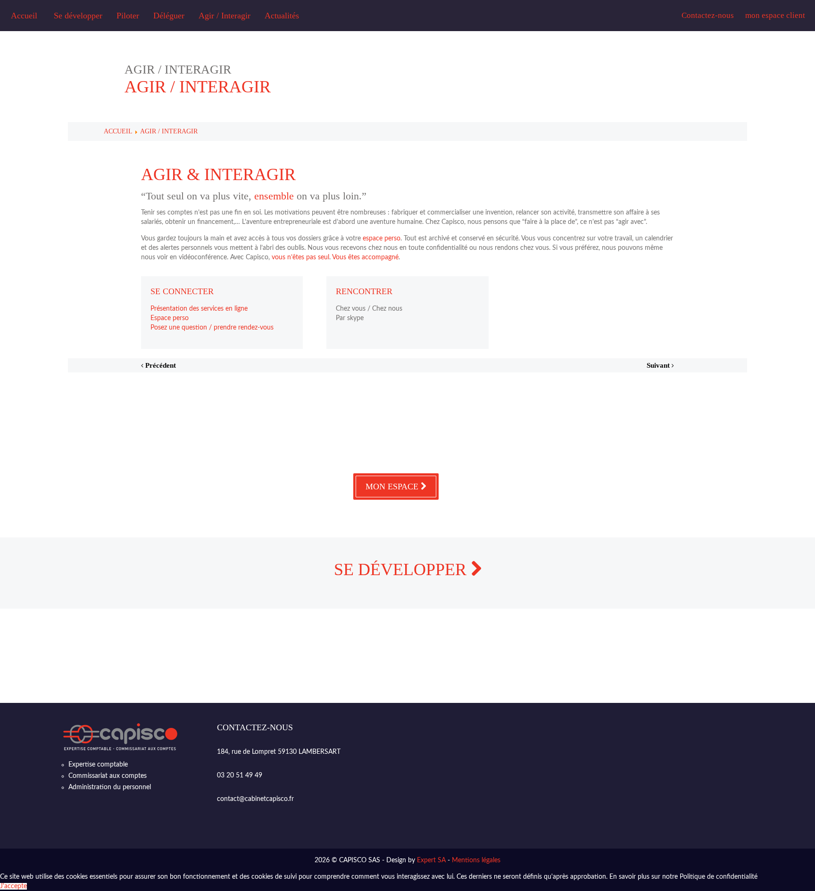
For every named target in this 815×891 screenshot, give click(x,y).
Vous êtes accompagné (365, 257)
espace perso (381, 238)
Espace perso (169, 318)
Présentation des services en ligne (199, 308)
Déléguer (168, 15)
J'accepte (13, 886)
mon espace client (775, 15)
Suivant (659, 365)
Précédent (159, 365)
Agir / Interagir (224, 15)
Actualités (282, 15)
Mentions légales (476, 860)
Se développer (78, 15)
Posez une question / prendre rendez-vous (212, 327)
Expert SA (431, 860)
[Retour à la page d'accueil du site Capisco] (120, 737)
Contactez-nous (708, 15)
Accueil (24, 15)
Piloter (127, 15)
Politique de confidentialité (718, 877)
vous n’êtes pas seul (300, 257)
